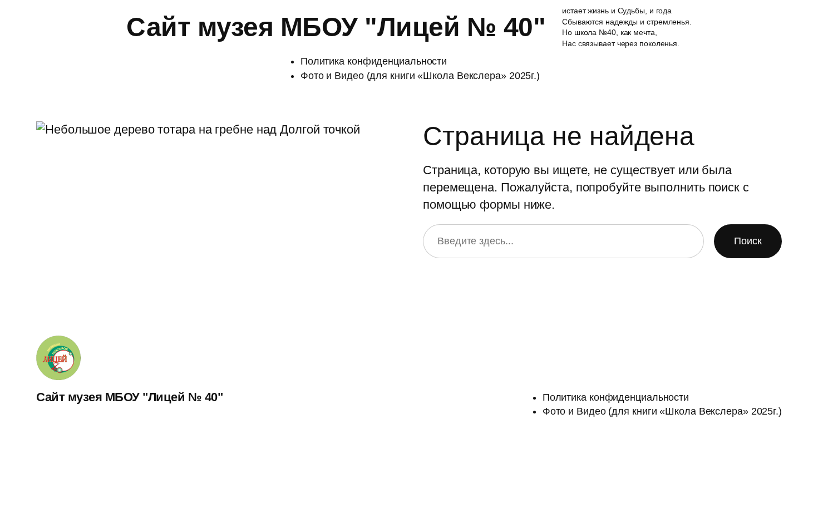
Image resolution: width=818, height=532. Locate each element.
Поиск (748, 241)
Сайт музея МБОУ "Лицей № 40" (335, 27)
